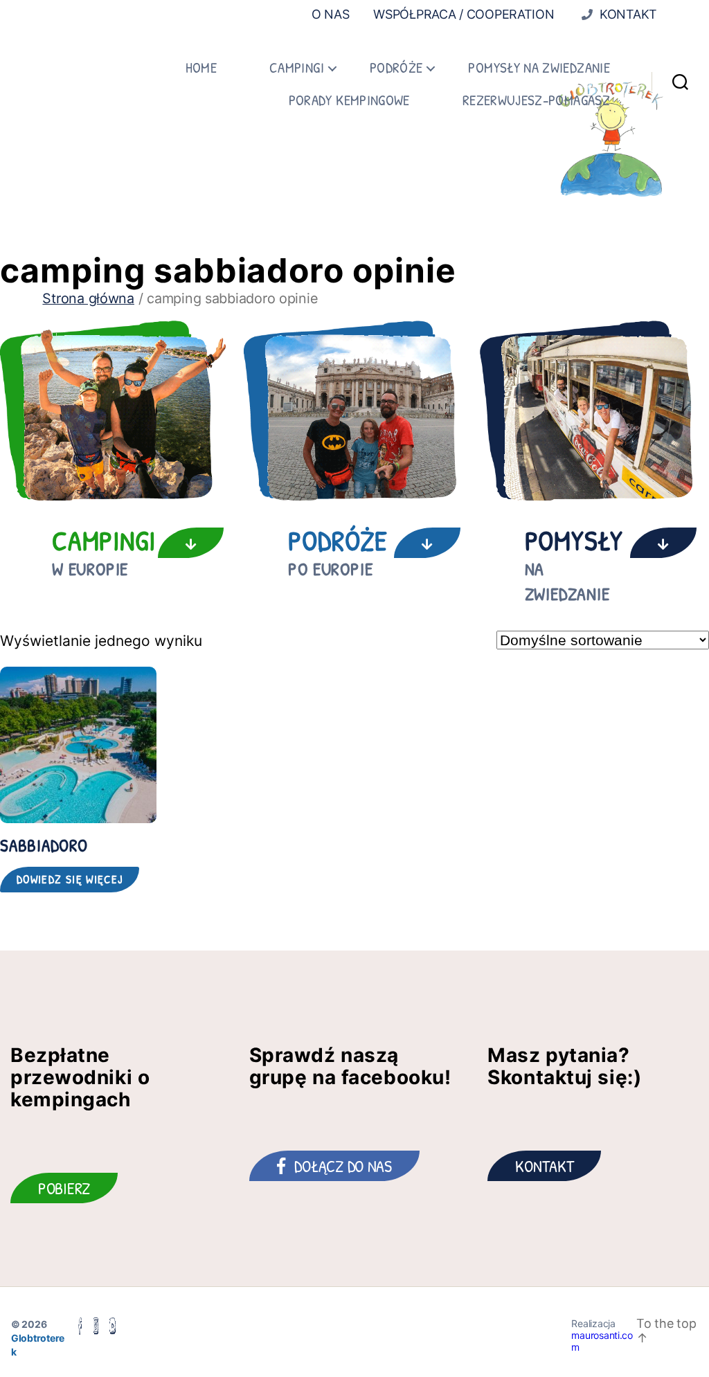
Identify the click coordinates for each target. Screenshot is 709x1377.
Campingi (296, 67)
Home (201, 67)
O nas (331, 14)
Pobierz (64, 1188)
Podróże (396, 67)
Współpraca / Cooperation (464, 14)
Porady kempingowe (349, 100)
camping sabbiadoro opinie (228, 270)
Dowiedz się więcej (70, 879)
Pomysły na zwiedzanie (539, 67)
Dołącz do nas (343, 1166)
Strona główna (88, 298)
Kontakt (626, 14)
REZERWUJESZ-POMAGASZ (536, 100)
